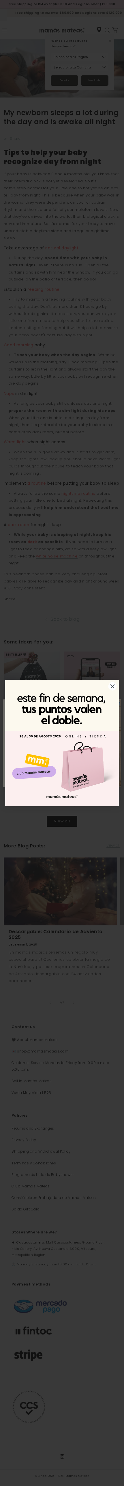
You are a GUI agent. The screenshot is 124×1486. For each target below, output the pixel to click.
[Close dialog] (112, 686)
